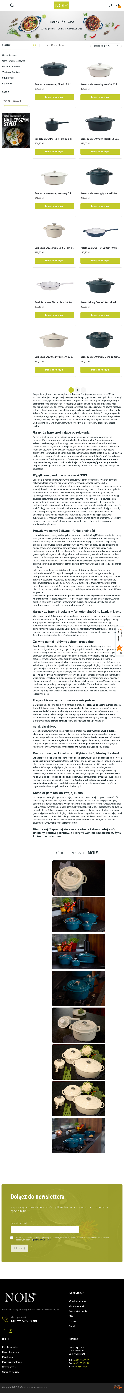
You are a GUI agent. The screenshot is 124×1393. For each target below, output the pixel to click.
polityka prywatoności (42, 1240)
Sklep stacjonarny (10, 1352)
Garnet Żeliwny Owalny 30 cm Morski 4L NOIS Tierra (100, 302)
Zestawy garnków (11, 72)
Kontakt (72, 1326)
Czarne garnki (9, 1367)
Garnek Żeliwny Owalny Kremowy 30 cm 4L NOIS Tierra (54, 357)
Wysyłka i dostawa (77, 1301)
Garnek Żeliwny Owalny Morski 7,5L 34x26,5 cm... (54, 84)
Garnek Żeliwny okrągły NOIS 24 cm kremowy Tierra (54, 248)
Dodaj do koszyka (54, 97)
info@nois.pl (81, 1366)
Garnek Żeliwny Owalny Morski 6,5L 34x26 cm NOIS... (100, 139)
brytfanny (47, 764)
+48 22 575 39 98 (81, 1363)
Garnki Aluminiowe (11, 66)
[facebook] (4, 1331)
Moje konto (7, 1357)
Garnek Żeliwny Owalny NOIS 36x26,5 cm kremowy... (100, 84)
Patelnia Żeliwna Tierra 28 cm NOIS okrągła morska (100, 248)
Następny (83, 390)
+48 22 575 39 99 (24, 1321)
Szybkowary (8, 77)
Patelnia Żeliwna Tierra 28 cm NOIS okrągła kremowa (54, 302)
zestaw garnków (57, 833)
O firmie (72, 1321)
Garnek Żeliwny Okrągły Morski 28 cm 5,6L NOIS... (100, 357)
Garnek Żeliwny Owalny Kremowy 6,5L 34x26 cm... (54, 193)
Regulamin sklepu (10, 1347)
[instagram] (11, 1331)
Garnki (6, 45)
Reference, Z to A (106, 46)
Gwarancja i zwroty (78, 1311)
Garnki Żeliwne (9, 55)
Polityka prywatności (12, 1362)
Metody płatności (77, 1306)
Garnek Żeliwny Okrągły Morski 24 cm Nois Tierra (100, 193)
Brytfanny (7, 83)
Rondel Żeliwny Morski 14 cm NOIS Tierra (54, 139)
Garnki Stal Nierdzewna (13, 61)
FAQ (71, 1316)
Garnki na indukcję (10, 1372)
